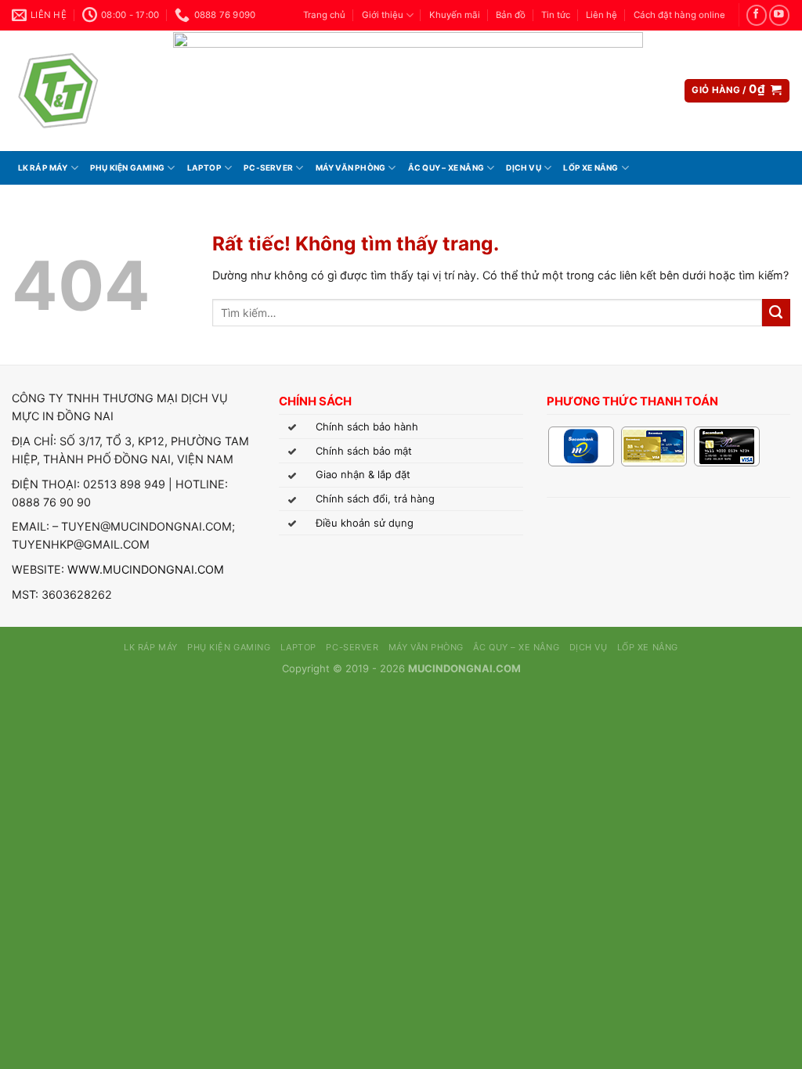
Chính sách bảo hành (367, 426)
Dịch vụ (523, 167)
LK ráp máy (43, 167)
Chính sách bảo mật (364, 451)
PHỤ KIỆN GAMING (127, 167)
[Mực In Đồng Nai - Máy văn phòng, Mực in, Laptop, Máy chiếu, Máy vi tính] (81, 91)
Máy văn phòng (351, 167)
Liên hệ (601, 14)
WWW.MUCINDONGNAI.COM (145, 569)
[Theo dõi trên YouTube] (779, 15)
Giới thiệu (382, 14)
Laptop (204, 167)
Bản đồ (511, 14)
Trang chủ (324, 14)
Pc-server (268, 167)
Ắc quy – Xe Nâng (446, 167)
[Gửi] (776, 313)
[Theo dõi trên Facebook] (756, 15)
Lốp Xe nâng (590, 167)
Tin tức (555, 14)
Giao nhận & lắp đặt (363, 474)
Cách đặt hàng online (679, 14)
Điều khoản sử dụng (365, 523)
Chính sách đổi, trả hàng (375, 498)
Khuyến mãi (454, 14)
